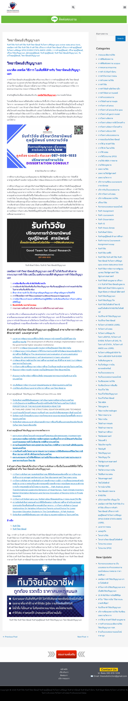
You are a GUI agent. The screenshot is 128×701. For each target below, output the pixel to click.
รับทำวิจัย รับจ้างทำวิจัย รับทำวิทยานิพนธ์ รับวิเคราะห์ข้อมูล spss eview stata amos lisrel (43, 45)
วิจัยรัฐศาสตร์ (103, 466)
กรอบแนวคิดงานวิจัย (106, 55)
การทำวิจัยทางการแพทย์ (108, 93)
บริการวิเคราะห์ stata (106, 194)
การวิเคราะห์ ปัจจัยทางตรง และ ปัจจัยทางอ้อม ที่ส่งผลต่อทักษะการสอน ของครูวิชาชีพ (47, 499)
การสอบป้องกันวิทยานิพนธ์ (109, 139)
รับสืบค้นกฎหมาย (105, 360)
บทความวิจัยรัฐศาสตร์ (107, 173)
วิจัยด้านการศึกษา (105, 432)
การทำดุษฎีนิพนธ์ (61, 50)
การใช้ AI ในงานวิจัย (106, 148)
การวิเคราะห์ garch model (109, 114)
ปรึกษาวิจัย (102, 202)
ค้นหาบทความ (102, 34)
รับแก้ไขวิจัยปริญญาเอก (108, 394)
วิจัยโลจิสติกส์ (103, 483)
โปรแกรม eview (105, 544)
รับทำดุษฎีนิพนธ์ (47, 53)
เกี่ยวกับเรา (64, 672)
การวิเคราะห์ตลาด (105, 118)
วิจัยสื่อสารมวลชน (105, 474)
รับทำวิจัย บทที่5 (104, 253)
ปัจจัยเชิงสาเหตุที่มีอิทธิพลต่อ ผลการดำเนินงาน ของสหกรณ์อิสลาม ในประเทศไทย (46, 514)
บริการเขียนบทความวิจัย (108, 198)
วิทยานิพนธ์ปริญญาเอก (30, 55)
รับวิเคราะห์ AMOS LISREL (109, 325)
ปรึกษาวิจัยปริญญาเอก (16, 53)
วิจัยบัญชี (102, 449)
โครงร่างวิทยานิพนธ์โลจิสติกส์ (110, 539)
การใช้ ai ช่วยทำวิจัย (106, 144)
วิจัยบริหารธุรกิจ (104, 444)
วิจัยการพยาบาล (104, 415)
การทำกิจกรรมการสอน (107, 76)
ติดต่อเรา (64, 675)
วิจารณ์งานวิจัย (104, 487)
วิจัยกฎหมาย (103, 406)
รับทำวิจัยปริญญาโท (106, 300)
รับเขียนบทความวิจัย (106, 381)
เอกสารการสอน (104, 527)
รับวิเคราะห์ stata (105, 329)
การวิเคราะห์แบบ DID (107, 131)
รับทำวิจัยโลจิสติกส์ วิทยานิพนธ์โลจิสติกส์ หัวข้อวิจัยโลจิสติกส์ (111, 308)
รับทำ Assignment (106, 211)
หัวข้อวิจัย (102, 495)
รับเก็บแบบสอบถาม (106, 373)
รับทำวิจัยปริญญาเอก (106, 296)
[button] (73, 7)
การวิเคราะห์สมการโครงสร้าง (110, 127)
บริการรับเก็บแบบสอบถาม (108, 190)
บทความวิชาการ (105, 177)
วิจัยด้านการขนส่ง (105, 423)
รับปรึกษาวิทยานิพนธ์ (106, 320)
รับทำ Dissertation (106, 219)
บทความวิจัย (103, 169)
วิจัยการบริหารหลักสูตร (107, 411)
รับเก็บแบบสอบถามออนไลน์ (109, 377)
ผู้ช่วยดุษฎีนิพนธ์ (32, 53)
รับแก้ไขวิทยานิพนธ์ (106, 398)
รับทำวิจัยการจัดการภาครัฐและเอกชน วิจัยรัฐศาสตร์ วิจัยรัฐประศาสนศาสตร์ (110, 272)
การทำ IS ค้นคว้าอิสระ (107, 72)
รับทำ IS (101, 223)
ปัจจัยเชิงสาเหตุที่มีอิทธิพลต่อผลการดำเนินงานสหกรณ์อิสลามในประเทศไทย (43, 400)
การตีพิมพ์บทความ (105, 59)
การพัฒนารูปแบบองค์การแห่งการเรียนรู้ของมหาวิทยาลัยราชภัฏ (45, 348)
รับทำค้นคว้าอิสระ (105, 232)
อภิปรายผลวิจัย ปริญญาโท (109, 500)
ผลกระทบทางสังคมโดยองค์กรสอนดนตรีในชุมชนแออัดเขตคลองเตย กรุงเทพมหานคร (47, 435)
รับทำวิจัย (16, 526)
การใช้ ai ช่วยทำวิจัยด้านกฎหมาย (111, 619)
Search (120, 38)
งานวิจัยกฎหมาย (105, 165)
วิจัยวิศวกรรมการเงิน (106, 470)
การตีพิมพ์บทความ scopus (109, 63)
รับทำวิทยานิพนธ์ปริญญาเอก (66, 53)
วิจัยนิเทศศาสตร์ (104, 436)
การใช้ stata (103, 152)
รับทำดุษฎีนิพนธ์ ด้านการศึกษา (110, 236)
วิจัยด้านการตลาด (105, 428)
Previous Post (10, 637)
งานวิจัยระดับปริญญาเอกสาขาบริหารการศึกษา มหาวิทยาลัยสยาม (39, 388)
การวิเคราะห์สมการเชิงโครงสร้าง (111, 122)
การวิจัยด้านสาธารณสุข (107, 101)
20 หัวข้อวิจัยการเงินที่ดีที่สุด (109, 595)
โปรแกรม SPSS (105, 548)
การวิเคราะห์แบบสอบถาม (108, 135)
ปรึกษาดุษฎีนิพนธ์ (75, 50)
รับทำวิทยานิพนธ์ (19, 529)
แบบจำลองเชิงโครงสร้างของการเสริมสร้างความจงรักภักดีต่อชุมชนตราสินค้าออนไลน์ (47, 412)
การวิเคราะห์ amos (106, 105)
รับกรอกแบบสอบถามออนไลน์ (110, 206)
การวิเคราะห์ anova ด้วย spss (110, 110)
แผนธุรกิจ (102, 531)
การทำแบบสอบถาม (106, 97)
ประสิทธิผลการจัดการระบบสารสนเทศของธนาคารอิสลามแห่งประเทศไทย (42, 385)
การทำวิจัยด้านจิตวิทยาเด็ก (109, 89)
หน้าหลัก (64, 669)
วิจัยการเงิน (102, 419)
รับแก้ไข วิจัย (103, 389)
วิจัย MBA (102, 402)
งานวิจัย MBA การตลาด (107, 160)
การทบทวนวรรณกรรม (107, 67)
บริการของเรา (64, 678)
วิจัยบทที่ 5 (102, 440)
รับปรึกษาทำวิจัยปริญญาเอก (109, 316)
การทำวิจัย (102, 84)
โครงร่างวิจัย (103, 535)
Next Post (83, 637)
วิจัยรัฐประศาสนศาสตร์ (107, 461)
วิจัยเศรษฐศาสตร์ (105, 478)
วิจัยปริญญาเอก (104, 453)
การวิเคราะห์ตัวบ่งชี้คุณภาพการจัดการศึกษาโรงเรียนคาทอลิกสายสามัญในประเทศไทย (48, 366)
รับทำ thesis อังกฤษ (106, 228)
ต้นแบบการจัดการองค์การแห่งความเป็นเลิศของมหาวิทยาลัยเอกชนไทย (41, 369)
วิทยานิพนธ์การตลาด (106, 491)
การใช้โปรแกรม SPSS (107, 156)
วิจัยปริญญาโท (104, 457)
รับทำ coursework (106, 215)
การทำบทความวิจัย (106, 80)
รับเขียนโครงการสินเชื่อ (107, 385)
